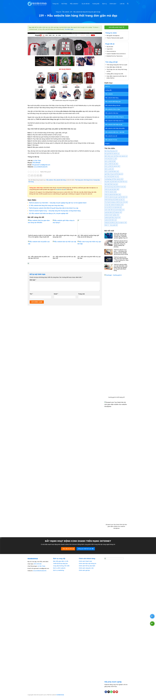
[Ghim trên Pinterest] (38, 175)
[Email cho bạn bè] (35, 175)
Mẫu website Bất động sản (113, 101)
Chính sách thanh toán (85, 561)
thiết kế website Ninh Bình (112, 194)
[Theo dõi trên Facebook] (106, 692)
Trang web (81, 294)
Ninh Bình (115, 181)
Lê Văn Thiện (37, 160)
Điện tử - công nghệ (111, 225)
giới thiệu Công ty (110, 174)
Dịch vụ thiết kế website (112, 166)
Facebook (59, 189)
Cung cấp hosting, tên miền (61, 566)
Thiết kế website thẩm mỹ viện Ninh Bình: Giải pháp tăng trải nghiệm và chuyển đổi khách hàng (120, 267)
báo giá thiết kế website (112, 153)
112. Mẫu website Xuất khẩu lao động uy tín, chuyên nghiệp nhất (48, 213)
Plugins (107, 143)
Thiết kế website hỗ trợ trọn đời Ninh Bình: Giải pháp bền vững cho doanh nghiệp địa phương (120, 244)
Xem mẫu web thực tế (116, 27)
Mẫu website (74, 3)
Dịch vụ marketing (58, 570)
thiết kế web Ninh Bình (112, 189)
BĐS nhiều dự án (110, 156)
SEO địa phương (110, 186)
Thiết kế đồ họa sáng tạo (60, 563)
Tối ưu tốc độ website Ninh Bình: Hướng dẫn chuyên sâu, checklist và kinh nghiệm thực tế (120, 236)
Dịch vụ (104, 3)
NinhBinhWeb (60, 695)
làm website (118, 179)
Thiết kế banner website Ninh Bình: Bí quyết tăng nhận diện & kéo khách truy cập (53, 208)
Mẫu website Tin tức (111, 140)
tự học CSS (123, 202)
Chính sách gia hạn (84, 570)
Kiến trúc (115, 176)
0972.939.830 (36, 162)
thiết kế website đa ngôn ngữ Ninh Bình (116, 197)
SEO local (113, 184)
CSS (107, 158)
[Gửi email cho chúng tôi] (108, 692)
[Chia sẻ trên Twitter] (32, 175)
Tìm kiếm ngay (69, 29)
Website (118, 212)
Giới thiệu (64, 3)
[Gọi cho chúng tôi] (111, 692)
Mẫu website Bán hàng (60, 180)
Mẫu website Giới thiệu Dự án (113, 124)
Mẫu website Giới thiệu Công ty (114, 117)
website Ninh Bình (110, 220)
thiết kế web (121, 186)
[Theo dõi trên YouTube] (117, 692)
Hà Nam (120, 174)
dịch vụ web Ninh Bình (111, 171)
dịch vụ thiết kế (110, 161)
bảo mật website (122, 156)
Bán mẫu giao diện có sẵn (60, 561)
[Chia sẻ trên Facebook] (29, 175)
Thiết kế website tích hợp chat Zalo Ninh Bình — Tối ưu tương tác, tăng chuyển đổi (121, 259)
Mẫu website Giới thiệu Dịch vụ (114, 120)
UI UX (107, 207)
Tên (31, 294)
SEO (107, 184)
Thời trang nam (79, 180)
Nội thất (123, 181)
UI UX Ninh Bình (116, 207)
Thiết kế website (110, 192)
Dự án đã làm (86, 3)
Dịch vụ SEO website (59, 568)
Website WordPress (111, 222)
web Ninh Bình (109, 212)
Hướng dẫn (95, 3)
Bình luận (33, 280)
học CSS (108, 176)
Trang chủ (55, 3)
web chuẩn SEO (110, 209)
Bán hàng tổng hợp (111, 151)
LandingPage (109, 179)
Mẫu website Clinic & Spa (112, 109)
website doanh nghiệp (112, 215)
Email (56, 294)
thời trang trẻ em (88, 180)
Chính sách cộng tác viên (86, 568)
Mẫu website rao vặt (111, 136)
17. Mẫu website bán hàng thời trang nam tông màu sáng (46, 205)
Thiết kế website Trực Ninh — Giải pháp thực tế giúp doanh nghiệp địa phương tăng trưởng (121, 252)
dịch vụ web (109, 169)
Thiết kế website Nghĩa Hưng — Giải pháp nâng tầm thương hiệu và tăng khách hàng (55, 211)
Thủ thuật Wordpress (111, 202)
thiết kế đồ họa (109, 199)
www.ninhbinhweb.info (40, 167)
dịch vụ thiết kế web (111, 163)
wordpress (122, 222)
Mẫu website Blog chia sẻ (112, 105)
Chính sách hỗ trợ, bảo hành (87, 566)
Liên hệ (122, 3)
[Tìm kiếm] (127, 3)
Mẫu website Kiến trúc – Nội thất (114, 132)
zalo (65, 189)
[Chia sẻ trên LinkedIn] (40, 175)
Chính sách (113, 3)
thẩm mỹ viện (120, 199)
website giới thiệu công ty (112, 217)
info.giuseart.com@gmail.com (41, 165)
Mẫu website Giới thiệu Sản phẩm (115, 128)
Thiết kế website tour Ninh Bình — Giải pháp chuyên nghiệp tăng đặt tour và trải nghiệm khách (57, 203)
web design (120, 209)
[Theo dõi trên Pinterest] (114, 692)
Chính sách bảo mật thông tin (87, 563)
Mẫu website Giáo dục (111, 113)
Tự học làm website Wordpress (114, 204)
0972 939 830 (37, 564)
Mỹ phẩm (108, 181)
